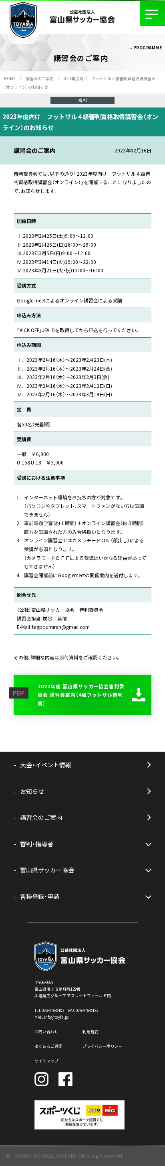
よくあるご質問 (48, 1046)
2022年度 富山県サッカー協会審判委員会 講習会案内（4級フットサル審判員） (81, 695)
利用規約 (90, 1031)
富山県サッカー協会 (47, 870)
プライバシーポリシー (102, 1046)
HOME (10, 78)
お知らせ (32, 791)
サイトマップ (46, 1061)
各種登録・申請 (39, 896)
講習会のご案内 (40, 78)
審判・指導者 (36, 844)
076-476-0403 (53, 1010)
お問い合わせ (46, 1031)
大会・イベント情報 (45, 764)
